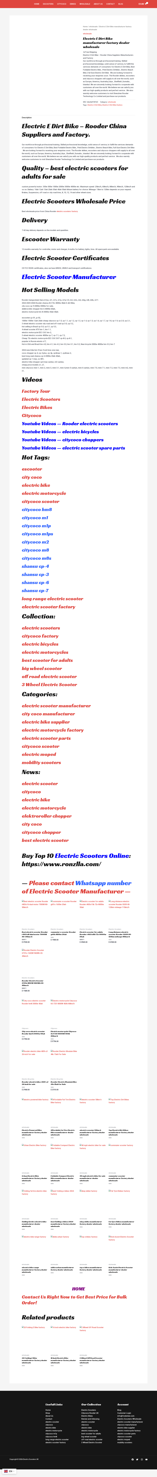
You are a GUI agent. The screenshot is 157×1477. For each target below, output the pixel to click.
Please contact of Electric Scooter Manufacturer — (76, 887)
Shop (48, 1413)
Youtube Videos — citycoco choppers (63, 440)
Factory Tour (36, 391)
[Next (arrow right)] (9, 1475)
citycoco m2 (35, 542)
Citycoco (61, 4)
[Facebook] (133, 1459)
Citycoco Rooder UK (89, 1413)
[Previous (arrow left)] (3, 1475)
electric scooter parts (46, 738)
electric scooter (40, 783)
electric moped (39, 754)
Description (27, 117)
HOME (78, 1289)
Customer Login (124, 1413)
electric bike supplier (46, 722)
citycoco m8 (35, 550)
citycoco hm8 (37, 509)
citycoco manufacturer (127, 1425)
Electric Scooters (41, 399)
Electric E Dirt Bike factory (112, 105)
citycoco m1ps (37, 534)
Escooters (48, 4)
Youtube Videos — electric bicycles (60, 432)
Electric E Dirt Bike (95, 105)
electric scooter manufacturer (56, 706)
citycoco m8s (36, 558)
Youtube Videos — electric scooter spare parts (73, 448)
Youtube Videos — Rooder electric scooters (70, 423)
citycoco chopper (41, 832)
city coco (32, 477)
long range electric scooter (52, 599)
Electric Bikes (37, 407)
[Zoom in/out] (21, 1471)
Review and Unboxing (90, 1419)
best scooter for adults (47, 660)
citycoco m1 (35, 518)
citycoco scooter (40, 501)
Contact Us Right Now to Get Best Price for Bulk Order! (74, 1300)
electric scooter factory (48, 607)
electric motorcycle (44, 493)
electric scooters (41, 628)
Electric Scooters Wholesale (129, 1419)
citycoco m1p (36, 526)
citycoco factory (40, 636)
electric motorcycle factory (53, 730)
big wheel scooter (42, 668)
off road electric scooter (49, 676)
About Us (98, 4)
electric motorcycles (45, 652)
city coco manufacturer (48, 714)
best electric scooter (45, 840)
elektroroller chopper (47, 816)
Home (36, 4)
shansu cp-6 (35, 582)
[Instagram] (142, 1459)
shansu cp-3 (35, 574)
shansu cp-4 (35, 566)
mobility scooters (41, 762)
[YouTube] (146, 1459)
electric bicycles (40, 644)
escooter (32, 469)
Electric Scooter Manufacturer (69, 276)
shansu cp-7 (35, 590)
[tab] (27, 117)
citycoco (31, 792)
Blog (120, 4)
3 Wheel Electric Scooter (49, 684)
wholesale (85, 4)
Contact (110, 4)
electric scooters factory (67, 211)
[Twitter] (137, 1459)
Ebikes (73, 4)
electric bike (36, 485)
